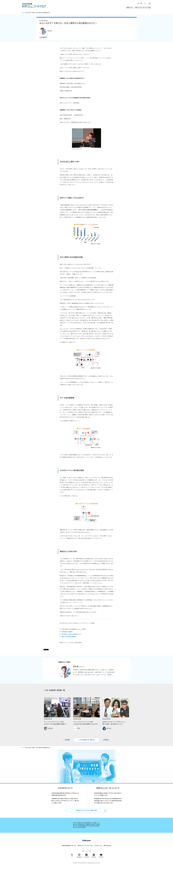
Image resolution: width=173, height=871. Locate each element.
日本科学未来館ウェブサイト (68, 845)
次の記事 (105, 740)
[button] (139, 2)
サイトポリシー (97, 845)
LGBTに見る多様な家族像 (69, 636)
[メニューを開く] (147, 2)
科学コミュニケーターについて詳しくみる (86, 810)
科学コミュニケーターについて (142, 7)
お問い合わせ (107, 845)
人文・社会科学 (43, 37)
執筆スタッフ (129, 7)
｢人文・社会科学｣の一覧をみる (86, 740)
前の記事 (67, 740)
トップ (23, 12)
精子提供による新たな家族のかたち (71, 634)
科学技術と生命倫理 (67, 631)
